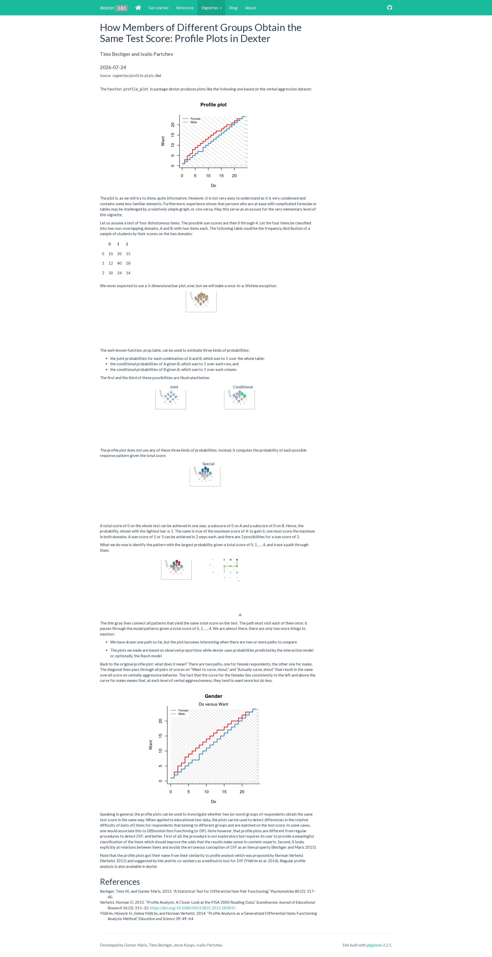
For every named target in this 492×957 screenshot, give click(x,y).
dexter (107, 8)
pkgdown (374, 945)
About (250, 7)
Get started (158, 7)
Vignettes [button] (210, 7)
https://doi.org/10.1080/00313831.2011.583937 (192, 908)
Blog (233, 7)
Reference (185, 7)
